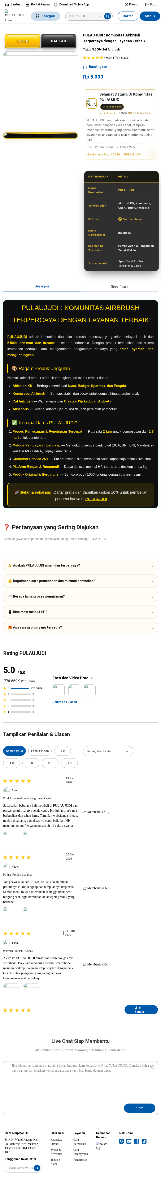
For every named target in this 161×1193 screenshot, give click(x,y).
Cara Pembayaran (80, 1151)
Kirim (140, 1108)
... (80, 565)
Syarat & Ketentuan (56, 1151)
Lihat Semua (139, 1009)
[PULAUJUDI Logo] (15, 16)
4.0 (11, 763)
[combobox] (108, 751)
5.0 (62, 751)
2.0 (50, 763)
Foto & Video (40, 751)
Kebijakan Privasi (56, 1141)
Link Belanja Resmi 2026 (103, 154)
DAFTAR (58, 41)
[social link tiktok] (144, 1141)
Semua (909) (14, 751)
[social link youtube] (128, 1141)
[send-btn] (37, 1168)
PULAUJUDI (132, 154)
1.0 (69, 763)
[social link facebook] (136, 1141)
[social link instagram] (121, 1141)
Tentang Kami (55, 1162)
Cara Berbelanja (79, 1141)
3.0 (31, 763)
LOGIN (23, 41)
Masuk (150, 16)
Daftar (128, 16)
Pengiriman (80, 1159)
